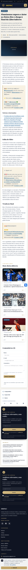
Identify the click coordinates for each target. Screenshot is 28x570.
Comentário (6, 363)
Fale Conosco (4, 547)
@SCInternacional (9, 178)
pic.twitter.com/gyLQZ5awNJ (12, 103)
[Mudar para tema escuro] (26, 1)
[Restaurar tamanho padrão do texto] (23, 1)
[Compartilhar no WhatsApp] (5, 403)
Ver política (13, 564)
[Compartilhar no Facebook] (11, 403)
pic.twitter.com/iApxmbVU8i (12, 182)
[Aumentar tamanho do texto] (21, 1)
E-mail (5, 358)
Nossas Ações (4, 545)
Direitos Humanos (5, 534)
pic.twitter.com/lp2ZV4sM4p (14, 233)
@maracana (12, 102)
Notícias (3, 530)
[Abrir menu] (25, 5)
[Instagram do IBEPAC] (2, 523)
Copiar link (7, 394)
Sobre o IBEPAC (4, 543)
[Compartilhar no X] (17, 403)
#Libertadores (16, 92)
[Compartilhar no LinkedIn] (23, 403)
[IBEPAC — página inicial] (7, 5)
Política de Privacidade (6, 549)
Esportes (4, 10)
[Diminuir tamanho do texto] (16, 1)
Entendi (15, 567)
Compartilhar (7, 391)
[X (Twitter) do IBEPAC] (9, 523)
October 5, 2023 (18, 107)
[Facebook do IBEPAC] (6, 523)
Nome (5, 352)
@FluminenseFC (8, 90)
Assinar (14, 429)
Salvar (6, 398)
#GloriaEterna (17, 98)
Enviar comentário (9, 376)
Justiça (2, 532)
